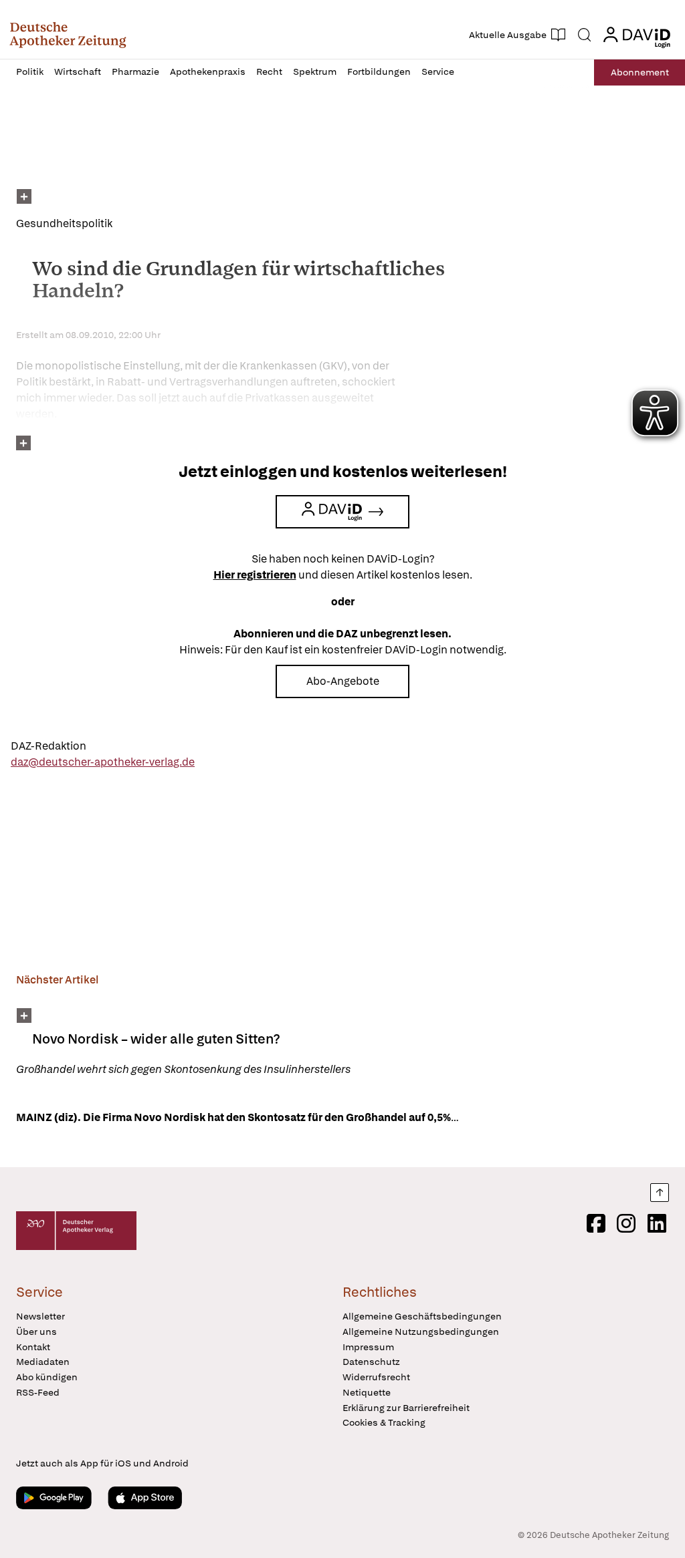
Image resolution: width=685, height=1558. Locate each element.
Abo (640, 72)
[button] (67, 34)
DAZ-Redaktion (48, 746)
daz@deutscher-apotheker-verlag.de (103, 762)
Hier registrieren (254, 575)
